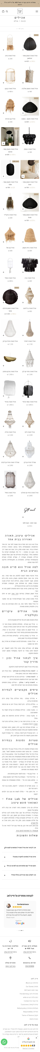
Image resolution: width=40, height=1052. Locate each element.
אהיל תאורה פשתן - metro (30, 119)
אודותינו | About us (32, 983)
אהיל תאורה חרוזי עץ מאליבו (29, 493)
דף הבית (23, 21)
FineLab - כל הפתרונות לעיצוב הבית (27, 831)
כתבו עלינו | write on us (30, 997)
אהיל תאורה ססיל (10, 278)
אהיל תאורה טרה (30, 278)
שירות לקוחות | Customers (29, 1004)
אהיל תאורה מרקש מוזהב (10, 371)
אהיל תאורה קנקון (10, 88)
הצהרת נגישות (34, 1019)
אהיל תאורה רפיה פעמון (30, 248)
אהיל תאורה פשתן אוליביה (30, 88)
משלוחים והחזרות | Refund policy (27, 1008)
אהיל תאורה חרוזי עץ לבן (10, 341)
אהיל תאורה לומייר (29, 341)
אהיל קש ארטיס (10, 119)
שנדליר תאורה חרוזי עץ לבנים (10, 462)
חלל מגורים (34, 823)
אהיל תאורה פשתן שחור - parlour (29, 57)
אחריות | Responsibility (30, 1012)
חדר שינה (15, 594)
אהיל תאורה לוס (30, 432)
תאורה (36, 724)
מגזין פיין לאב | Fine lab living (29, 994)
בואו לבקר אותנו (10, 966)
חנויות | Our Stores (32, 986)
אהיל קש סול (10, 248)
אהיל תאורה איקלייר (10, 215)
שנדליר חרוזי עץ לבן (30, 462)
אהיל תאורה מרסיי (10, 402)
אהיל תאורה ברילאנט (29, 308)
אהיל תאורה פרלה (10, 432)
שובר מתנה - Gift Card (30, 523)
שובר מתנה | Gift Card (31, 990)
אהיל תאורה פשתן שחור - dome (10, 150)
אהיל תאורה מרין (10, 56)
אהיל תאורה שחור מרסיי (29, 402)
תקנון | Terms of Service (30, 1015)
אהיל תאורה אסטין (29, 149)
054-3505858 (29, 966)
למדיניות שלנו (27, 952)
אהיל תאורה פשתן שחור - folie (10, 183)
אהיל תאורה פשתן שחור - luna (29, 183)
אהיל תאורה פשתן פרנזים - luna (10, 309)
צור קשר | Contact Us (31, 1001)
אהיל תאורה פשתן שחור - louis (29, 216)
